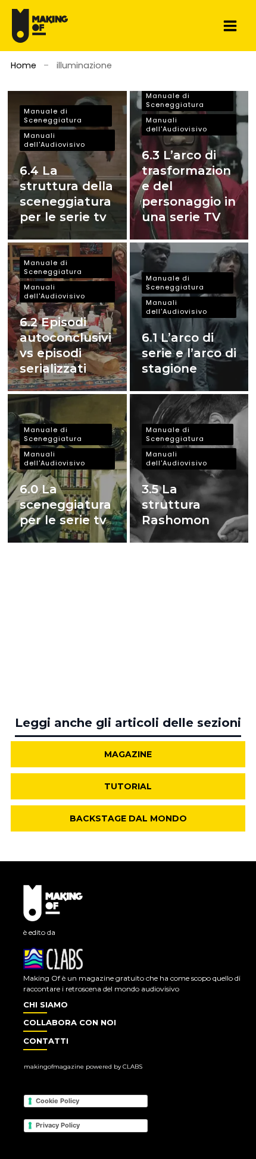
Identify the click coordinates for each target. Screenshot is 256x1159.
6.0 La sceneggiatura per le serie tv (65, 504)
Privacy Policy (58, 1125)
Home (23, 65)
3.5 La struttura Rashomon (176, 504)
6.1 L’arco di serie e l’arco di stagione (189, 353)
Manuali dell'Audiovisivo (54, 140)
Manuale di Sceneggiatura (53, 115)
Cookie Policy (57, 1101)
